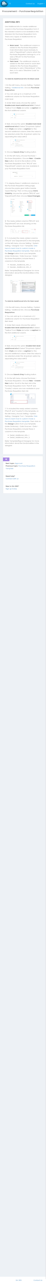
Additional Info (18, 87)
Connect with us (12, 479)
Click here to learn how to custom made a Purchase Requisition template (21, 248)
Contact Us (30, 3)
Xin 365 (19, 1280)
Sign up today (11, 489)
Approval (18, 463)
